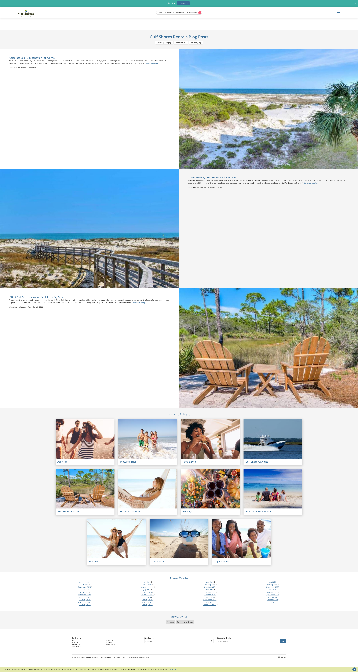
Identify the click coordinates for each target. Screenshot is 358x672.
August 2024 (84, 597)
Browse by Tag (196, 43)
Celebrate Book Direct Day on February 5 (32, 57)
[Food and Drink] (210, 439)
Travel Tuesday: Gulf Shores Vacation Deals (212, 177)
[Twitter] (282, 657)
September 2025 (272, 587)
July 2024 (147, 597)
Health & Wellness (130, 511)
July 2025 (147, 589)
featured (170, 622)
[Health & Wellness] (147, 488)
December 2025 (84, 587)
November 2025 (147, 587)
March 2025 (147, 592)
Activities (62, 461)
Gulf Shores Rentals (68, 511)
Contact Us (109, 640)
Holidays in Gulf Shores (258, 511)
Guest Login (110, 642)
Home (74, 640)
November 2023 (209, 600)
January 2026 (272, 584)
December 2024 (84, 595)
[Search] (212, 641)
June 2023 (272, 602)
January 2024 (147, 600)
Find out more (172, 669)
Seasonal (94, 561)
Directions (75, 642)
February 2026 (210, 584)
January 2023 (147, 605)
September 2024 (272, 595)
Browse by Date (180, 43)
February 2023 (85, 605)
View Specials (183, 3)
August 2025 (84, 589)
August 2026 (84, 582)
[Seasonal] (116, 538)
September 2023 (84, 602)
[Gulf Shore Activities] (273, 439)
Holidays (187, 511)
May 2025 (273, 589)
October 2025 (210, 587)
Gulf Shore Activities (256, 461)
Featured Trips (128, 461)
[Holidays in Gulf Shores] (273, 488)
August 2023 (147, 602)
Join (283, 641)
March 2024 (272, 597)
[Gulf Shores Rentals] (85, 488)
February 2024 (85, 600)
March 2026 (147, 584)
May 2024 (210, 597)
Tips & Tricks (158, 561)
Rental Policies (111, 644)
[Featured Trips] (147, 439)
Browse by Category (164, 43)
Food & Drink (190, 461)
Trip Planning (221, 561)
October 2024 (210, 595)
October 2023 (272, 600)
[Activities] (85, 439)
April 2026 (84, 584)
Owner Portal (76, 644)
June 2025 (210, 589)
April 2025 (84, 592)
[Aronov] (26, 13)
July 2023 (210, 602)
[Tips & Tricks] (179, 538)
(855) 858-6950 (76, 646)
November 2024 (147, 595)
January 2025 (272, 592)
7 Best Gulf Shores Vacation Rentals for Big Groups (37, 297)
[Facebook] (279, 657)
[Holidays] (210, 488)
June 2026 (210, 582)
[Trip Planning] (241, 538)
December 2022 (209, 605)
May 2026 (273, 582)
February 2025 (210, 592)
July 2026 (147, 582)
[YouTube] (285, 657)
